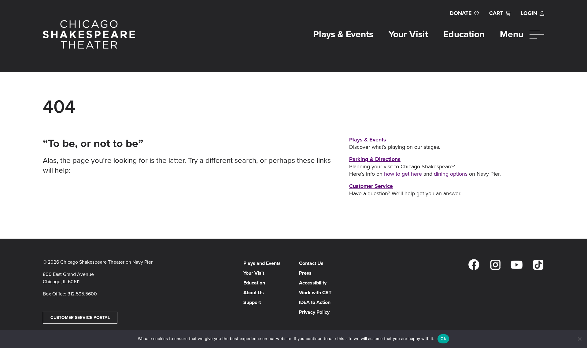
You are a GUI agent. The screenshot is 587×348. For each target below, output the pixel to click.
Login (529, 13)
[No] (579, 339)
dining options (450, 174)
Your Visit (408, 34)
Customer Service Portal (80, 317)
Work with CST (315, 292)
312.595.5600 (82, 293)
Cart (496, 13)
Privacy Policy (314, 312)
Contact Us (311, 263)
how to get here (403, 174)
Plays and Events (262, 263)
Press (305, 273)
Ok (443, 338)
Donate (461, 13)
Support (252, 302)
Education (464, 34)
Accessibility (313, 282)
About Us (253, 292)
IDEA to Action (314, 302)
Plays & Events (343, 34)
